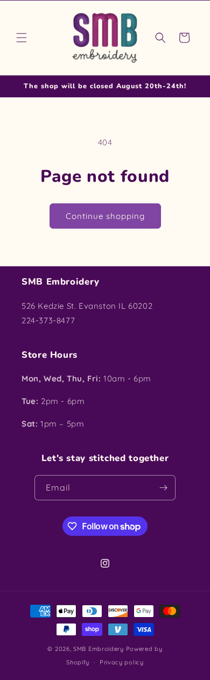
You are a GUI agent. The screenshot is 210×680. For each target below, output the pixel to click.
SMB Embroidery (98, 649)
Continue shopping (105, 216)
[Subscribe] (163, 487)
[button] (21, 37)
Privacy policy (122, 662)
